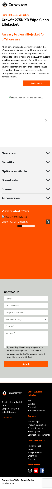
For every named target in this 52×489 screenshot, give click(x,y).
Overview (9, 153)
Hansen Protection (36, 410)
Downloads (10, 180)
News (30, 449)
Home (4, 14)
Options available (14, 171)
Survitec (31, 403)
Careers (31, 459)
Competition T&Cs (10, 480)
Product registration (37, 424)
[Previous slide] (6, 120)
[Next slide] (46, 120)
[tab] (19, 226)
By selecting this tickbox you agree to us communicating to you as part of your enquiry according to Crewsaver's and (26, 352)
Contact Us (7, 417)
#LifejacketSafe (35, 452)
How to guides (34, 431)
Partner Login (34, 421)
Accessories (11, 198)
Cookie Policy (27, 357)
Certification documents (39, 434)
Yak (29, 400)
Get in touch (36, 83)
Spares (7, 189)
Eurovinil (31, 407)
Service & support (36, 428)
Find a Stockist (34, 445)
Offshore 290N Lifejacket (15, 221)
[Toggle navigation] (46, 5)
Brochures (32, 455)
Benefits (8, 162)
